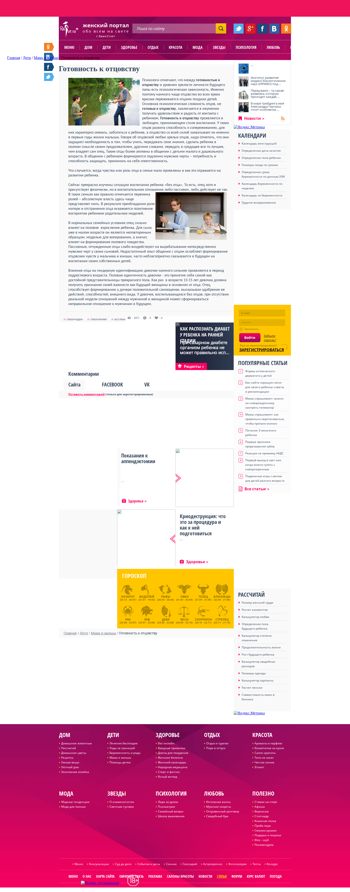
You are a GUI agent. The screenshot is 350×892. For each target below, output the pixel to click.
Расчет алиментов (255, 610)
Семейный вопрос (171, 811)
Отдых (153, 47)
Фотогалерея (237, 864)
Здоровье (129, 47)
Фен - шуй (262, 840)
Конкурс (272, 864)
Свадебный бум (217, 816)
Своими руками (266, 830)
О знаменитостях (122, 802)
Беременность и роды (125, 753)
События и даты (148, 864)
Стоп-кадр (262, 816)
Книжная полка (265, 821)
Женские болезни (170, 758)
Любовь (273, 47)
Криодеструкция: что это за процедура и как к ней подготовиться (203, 524)
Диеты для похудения (173, 753)
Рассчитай (68, 748)
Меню (69, 47)
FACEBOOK (112, 384)
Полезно (297, 47)
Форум (236, 876)
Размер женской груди (257, 603)
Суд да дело (123, 864)
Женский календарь (172, 762)
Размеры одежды (254, 673)
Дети (107, 47)
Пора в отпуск (215, 748)
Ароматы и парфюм (268, 743)
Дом (88, 47)
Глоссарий (190, 864)
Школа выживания (171, 816)
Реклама (155, 876)
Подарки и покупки (268, 835)
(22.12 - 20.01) (128, 598)
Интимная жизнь (218, 802)
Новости (252, 118)
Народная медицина (172, 767)
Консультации (99, 864)
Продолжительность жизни (261, 647)
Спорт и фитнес (169, 772)
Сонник (171, 864)
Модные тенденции (75, 802)
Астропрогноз (212, 864)
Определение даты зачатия (261, 151)
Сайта (74, 384)
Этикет (259, 767)
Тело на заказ (264, 758)
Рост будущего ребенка (258, 654)
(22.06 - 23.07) (128, 620)
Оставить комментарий (86, 394)
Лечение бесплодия (124, 743)
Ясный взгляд (167, 777)
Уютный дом (70, 767)
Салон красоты (265, 753)
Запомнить (251, 329)
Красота (175, 47)
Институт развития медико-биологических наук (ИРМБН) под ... (268, 80)
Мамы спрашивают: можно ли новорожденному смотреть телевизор (264, 403)
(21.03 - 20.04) (184, 598)
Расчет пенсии (252, 688)
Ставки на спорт (266, 802)
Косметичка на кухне (269, 748)
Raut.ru (159, 890)
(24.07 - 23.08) (147, 620)
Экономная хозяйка (75, 772)
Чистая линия (264, 762)
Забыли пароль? (270, 338)
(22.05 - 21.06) (222, 598)
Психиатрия (166, 807)
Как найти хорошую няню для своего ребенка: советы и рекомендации (264, 387)
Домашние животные (76, 743)
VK (147, 384)
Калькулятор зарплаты (257, 680)
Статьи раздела (75, 319)
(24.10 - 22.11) (203, 620)
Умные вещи (70, 762)
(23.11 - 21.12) (222, 620)
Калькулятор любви (255, 617)
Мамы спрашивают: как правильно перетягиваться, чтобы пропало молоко (265, 419)
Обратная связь (131, 876)
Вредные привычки (171, 748)
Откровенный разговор (222, 811)
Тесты (257, 864)
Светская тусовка (122, 807)
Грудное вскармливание (259, 202)
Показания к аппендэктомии (138, 458)
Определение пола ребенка (261, 158)
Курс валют (256, 876)
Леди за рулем (168, 802)
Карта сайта (105, 876)
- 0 (149, 318)
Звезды (219, 47)
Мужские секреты (218, 807)
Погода (276, 876)
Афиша (260, 807)
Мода (198, 47)
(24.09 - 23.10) (184, 620)
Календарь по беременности (262, 195)
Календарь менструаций (259, 143)
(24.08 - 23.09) (165, 620)
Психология (246, 47)
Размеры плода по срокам (260, 165)
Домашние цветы (73, 753)
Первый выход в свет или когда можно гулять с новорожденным (263, 464)
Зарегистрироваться (261, 349)
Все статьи (120, 319)
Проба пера (263, 826)
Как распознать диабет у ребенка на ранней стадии (205, 335)
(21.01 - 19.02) (147, 598)
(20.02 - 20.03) (165, 598)
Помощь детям (120, 762)
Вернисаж (262, 811)
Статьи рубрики (98, 319)
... (252, 65)
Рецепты (67, 758)
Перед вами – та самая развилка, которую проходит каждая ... (267, 93)
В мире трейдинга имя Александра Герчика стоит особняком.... (267, 106)
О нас (87, 876)
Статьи (222, 876)
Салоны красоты (180, 876)
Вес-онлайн (166, 743)
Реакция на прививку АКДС (264, 453)
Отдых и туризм (217, 743)
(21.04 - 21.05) (203, 598)
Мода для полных (73, 807)
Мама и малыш (120, 758)
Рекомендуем (264, 845)
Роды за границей (122, 748)
